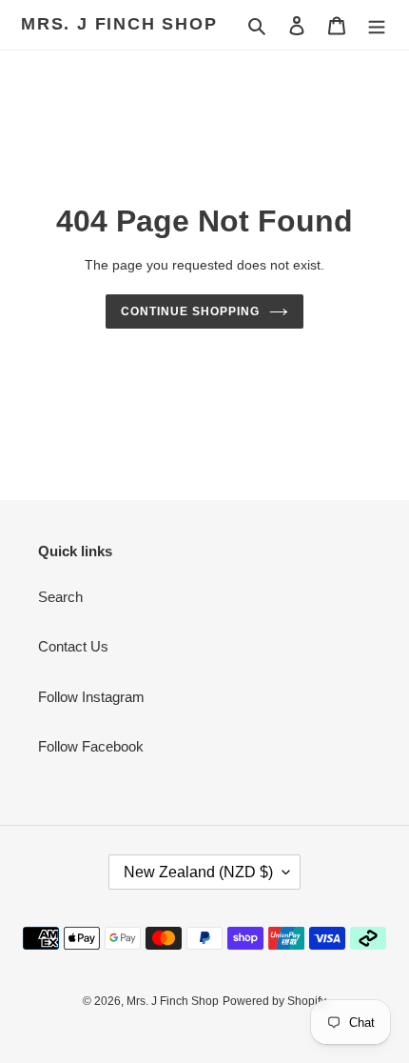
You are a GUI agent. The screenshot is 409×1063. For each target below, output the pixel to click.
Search (60, 597)
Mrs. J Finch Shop (119, 23)
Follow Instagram (91, 697)
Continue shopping (190, 311)
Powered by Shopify (274, 1001)
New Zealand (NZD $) (198, 872)
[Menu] (377, 25)
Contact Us (73, 646)
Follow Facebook (91, 746)
